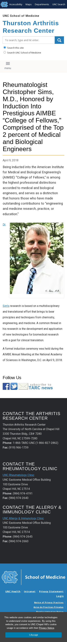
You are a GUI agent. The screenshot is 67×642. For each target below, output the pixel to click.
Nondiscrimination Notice (50, 612)
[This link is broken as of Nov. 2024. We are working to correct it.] (36, 386)
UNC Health (13, 591)
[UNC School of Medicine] (33, 577)
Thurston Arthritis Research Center (31, 26)
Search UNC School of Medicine (24, 52)
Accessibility (15, 4)
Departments (42, 4)
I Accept (33, 635)
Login (60, 596)
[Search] (59, 40)
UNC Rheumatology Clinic (18, 475)
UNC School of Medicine (21, 16)
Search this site (15, 47)
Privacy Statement (51, 591)
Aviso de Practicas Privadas (49, 607)
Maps (29, 4)
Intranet (29, 591)
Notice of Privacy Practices (49, 602)
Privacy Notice (46, 628)
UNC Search (58, 4)
